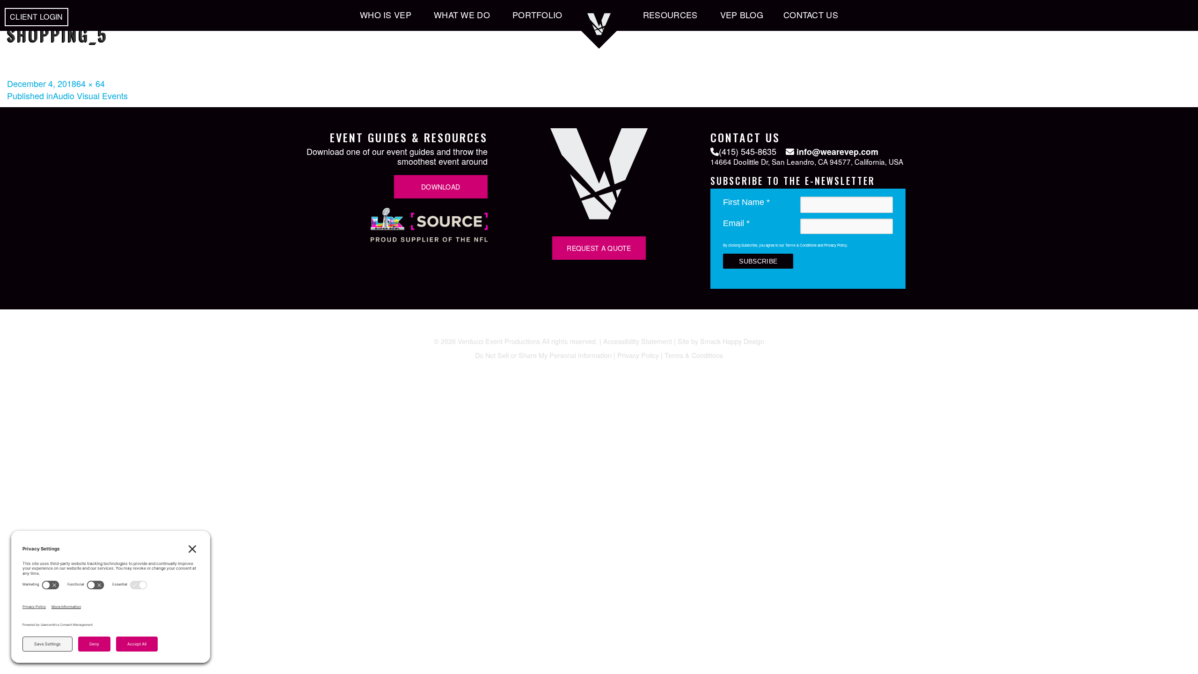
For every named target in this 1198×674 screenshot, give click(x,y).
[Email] (652, 328)
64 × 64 (90, 83)
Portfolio (537, 14)
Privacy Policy (638, 355)
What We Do (462, 14)
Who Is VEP (385, 14)
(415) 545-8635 (747, 151)
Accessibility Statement (637, 341)
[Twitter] (546, 328)
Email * (736, 223)
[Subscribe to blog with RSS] (670, 328)
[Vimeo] (617, 328)
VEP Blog (741, 14)
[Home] (599, 35)
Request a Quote (599, 248)
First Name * (746, 202)
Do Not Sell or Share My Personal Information (543, 355)
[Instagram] (581, 328)
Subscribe (758, 261)
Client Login (36, 16)
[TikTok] (634, 328)
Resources (670, 14)
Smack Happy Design (732, 341)
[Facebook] (563, 328)
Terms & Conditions (694, 355)
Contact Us (810, 14)
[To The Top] (1184, 277)
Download (440, 186)
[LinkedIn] (599, 328)
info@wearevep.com (836, 151)
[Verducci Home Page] (599, 216)
